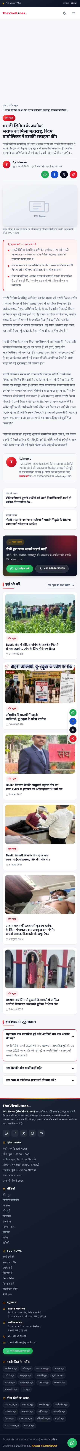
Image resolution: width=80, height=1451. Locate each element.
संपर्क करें (24, 476)
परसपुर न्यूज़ (29, 1425)
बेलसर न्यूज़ (9, 1418)
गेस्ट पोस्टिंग (8, 1278)
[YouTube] (41, 1133)
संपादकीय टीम (9, 1262)
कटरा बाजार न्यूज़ (12, 1425)
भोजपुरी (6, 1211)
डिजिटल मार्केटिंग (11, 1200)
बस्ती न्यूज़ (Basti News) (15, 1149)
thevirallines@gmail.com (22, 1342)
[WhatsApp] (6, 1133)
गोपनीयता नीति (10, 1289)
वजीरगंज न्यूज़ (10, 1411)
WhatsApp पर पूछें (20, 1351)
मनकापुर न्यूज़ (27, 1404)
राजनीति (7, 1222)
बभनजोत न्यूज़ (59, 1411)
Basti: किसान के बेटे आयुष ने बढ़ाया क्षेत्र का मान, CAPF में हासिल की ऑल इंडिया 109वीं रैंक (34, 787)
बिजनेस (6, 1206)
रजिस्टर (74, 3)
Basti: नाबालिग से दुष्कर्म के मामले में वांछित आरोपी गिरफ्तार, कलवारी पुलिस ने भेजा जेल (32, 1002)
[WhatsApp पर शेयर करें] (45, 174)
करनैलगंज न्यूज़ (61, 1404)
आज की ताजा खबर (12, 1175)
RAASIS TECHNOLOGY (44, 1446)
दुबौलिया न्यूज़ (57, 1375)
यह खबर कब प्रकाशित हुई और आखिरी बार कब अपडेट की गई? (38, 1036)
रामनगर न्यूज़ (44, 1382)
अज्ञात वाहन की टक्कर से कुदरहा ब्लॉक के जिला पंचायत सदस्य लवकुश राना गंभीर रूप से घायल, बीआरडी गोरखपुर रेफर (30, 930)
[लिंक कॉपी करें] (73, 174)
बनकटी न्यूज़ (42, 1375)
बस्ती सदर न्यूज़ (11, 1368)
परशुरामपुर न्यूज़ (26, 1382)
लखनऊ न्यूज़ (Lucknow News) (19, 1170)
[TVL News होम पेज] (15, 13)
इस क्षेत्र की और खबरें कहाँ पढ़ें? (24, 1068)
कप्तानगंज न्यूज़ (42, 1368)
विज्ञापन (6, 1232)
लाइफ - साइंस (9, 1227)
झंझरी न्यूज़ (59, 1418)
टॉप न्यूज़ (13, 105)
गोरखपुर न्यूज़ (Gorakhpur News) (21, 1165)
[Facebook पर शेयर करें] (54, 174)
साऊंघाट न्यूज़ (59, 1382)
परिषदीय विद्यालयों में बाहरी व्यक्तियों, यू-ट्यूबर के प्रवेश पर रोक (26, 717)
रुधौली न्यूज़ (9, 1375)
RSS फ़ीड (7, 1294)
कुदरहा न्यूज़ (10, 1382)
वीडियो (6, 1243)
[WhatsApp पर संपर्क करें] (72, 1443)
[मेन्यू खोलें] (73, 13)
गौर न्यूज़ (26, 1389)
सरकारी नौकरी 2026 (13, 1181)
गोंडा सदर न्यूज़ (11, 1404)
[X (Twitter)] (23, 1133)
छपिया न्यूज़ (43, 1411)
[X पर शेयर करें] (64, 174)
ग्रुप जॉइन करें (22, 568)
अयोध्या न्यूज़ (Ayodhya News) (19, 1159)
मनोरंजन (7, 1216)
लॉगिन (66, 3)
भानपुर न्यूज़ (59, 1368)
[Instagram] (32, 1133)
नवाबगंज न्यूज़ (27, 1411)
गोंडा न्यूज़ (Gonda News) (16, 1154)
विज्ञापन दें (7, 1273)
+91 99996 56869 (54, 568)
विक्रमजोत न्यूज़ (11, 1389)
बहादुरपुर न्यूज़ (25, 1375)
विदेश (5, 1238)
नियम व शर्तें (8, 1284)
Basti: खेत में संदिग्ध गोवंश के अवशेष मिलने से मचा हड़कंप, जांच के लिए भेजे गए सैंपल (32, 647)
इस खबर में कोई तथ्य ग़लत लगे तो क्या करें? (31, 1080)
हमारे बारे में (8, 1257)
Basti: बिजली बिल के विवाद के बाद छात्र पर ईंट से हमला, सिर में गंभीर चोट (28, 858)
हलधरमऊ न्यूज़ (25, 1418)
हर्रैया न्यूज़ (27, 1368)
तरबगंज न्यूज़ (44, 1404)
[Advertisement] (40, 60)
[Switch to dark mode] (64, 13)
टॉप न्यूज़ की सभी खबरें (59, 585)
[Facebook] (14, 1133)
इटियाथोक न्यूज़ (43, 1418)
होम (4, 105)
